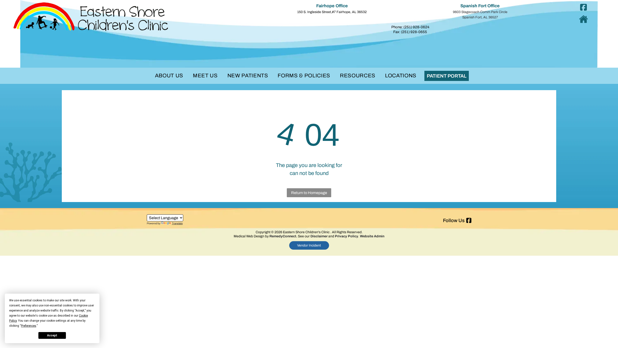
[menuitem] (169, 75)
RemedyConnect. (283, 236)
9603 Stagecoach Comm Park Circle (480, 12)
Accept (52, 335)
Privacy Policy (346, 236)
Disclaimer (319, 236)
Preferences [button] (28, 325)
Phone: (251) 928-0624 (410, 27)
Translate (177, 223)
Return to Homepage (309, 193)
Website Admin (372, 236)
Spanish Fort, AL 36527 (480, 17)
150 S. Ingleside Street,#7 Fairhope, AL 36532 (332, 12)
